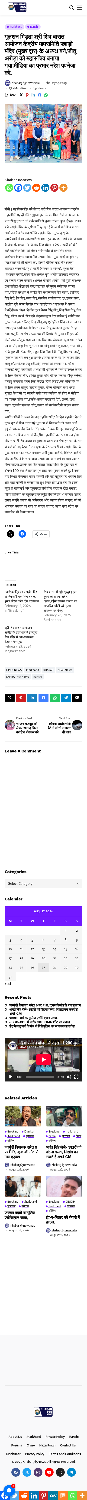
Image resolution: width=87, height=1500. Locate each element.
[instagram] (38, 1472)
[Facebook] (18, 188)
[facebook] (15, 1472)
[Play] (10, 1076)
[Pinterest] (54, 188)
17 (10, 958)
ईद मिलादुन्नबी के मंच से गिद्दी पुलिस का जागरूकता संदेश (42, 1026)
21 (54, 958)
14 (54, 949)
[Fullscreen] (76, 1076)
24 (10, 967)
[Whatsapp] (9, 188)
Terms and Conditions (65, 1454)
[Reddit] (36, 188)
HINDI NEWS (14, 670)
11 (21, 949)
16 (76, 949)
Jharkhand (32, 670)
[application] (43, 1059)
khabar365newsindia (25, 83)
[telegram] (71, 1472)
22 (66, 958)
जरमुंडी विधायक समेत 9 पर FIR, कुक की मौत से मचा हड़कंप (45, 1005)
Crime (31, 1445)
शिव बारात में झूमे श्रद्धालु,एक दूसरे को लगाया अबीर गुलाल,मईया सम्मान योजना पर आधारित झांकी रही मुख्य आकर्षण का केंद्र (60, 601)
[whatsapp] (60, 1472)
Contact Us (68, 1445)
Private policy (55, 1437)
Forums (16, 1445)
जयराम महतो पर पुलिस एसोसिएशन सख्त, (33, 1018)
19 (32, 958)
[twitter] (27, 1472)
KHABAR (48, 670)
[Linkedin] (45, 188)
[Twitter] (27, 188)
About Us (15, 1437)
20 (43, 958)
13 (43, 949)
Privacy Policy (34, 1454)
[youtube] (49, 1472)
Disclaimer (13, 1454)
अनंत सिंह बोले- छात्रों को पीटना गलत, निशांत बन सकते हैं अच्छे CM (43, 1011)
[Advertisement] (43, 1289)
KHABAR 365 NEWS (17, 676)
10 (10, 949)
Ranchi (37, 676)
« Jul (8, 984)
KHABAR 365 (65, 670)
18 (21, 958)
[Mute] (69, 1076)
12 (32, 949)
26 (32, 967)
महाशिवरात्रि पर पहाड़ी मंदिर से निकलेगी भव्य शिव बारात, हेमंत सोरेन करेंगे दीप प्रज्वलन (22, 596)
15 (65, 949)
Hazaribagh (47, 1445)
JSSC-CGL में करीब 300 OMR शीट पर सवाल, (40, 1022)
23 (76, 958)
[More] (63, 188)
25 (21, 967)
